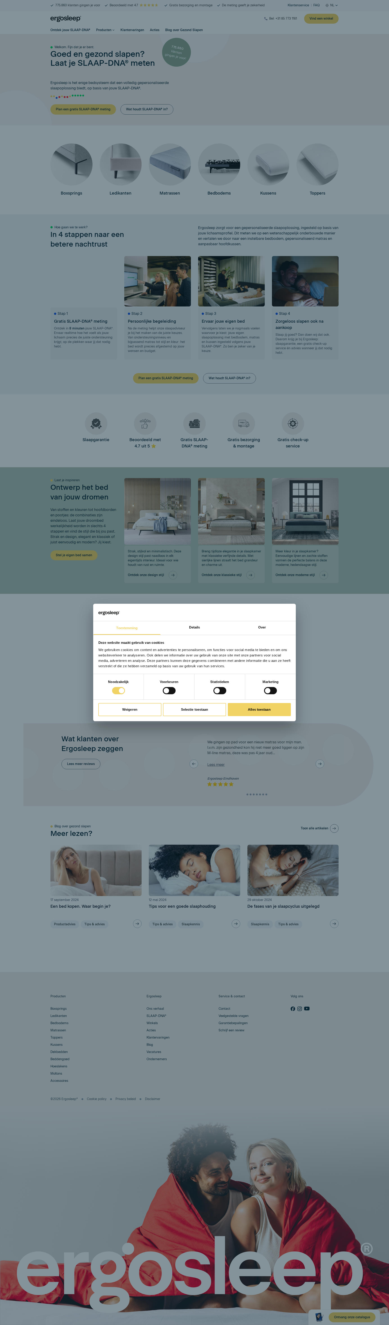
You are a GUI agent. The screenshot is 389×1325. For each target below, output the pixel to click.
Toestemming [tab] (127, 628)
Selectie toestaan (194, 709)
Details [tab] (194, 627)
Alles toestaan (259, 709)
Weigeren (129, 709)
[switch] (169, 690)
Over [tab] (262, 627)
